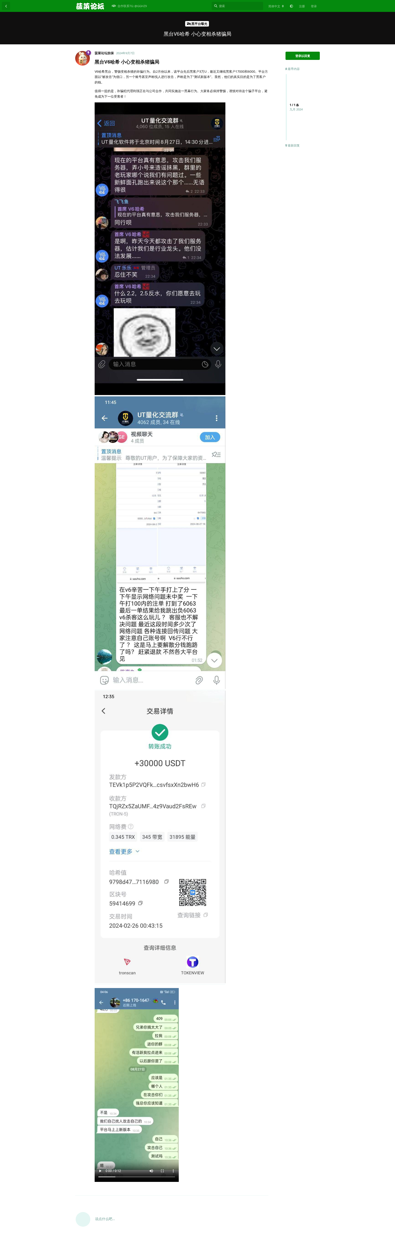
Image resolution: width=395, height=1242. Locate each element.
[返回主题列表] (6, 6)
